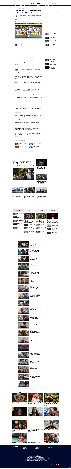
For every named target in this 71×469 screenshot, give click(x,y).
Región (25, 5)
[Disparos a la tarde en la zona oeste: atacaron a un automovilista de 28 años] (41, 228)
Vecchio (23, 8)
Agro (42, 5)
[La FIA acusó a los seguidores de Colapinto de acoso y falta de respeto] (21, 144)
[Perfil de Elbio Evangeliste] (16, 19)
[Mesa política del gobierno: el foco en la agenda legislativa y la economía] (29, 333)
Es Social (56, 5)
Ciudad (21, 5)
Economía (33, 5)
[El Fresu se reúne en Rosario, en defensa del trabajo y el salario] (29, 288)
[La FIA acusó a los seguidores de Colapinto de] (29, 274)
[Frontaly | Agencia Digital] (57, 464)
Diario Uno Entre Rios (24, 448)
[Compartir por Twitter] (58, 10)
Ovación (29, 5)
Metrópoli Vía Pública (49, 447)
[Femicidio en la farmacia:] (29, 377)
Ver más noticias (29, 389)
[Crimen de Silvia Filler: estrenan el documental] (29, 369)
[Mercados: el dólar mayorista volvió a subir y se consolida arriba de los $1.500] (29, 362)
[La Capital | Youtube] (23, 464)
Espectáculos (47, 5)
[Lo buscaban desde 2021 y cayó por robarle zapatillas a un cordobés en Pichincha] (29, 252)
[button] (12, 3)
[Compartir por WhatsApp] (58, 12)
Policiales (38, 5)
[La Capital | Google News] (25, 464)
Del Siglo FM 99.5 (49, 446)
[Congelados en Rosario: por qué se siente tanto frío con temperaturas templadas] (50, 38)
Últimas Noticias (14, 5)
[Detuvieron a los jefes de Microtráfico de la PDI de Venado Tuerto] (50, 45)
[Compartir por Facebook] (58, 9)
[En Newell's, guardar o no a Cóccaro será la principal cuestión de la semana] (29, 218)
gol (39, 72)
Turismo (51, 5)
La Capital (16, 8)
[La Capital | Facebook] (17, 464)
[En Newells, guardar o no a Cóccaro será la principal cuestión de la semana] (29, 225)
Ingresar (58, 3)
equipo (28, 108)
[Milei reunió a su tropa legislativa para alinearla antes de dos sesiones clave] (29, 325)
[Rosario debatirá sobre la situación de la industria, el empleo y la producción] (29, 303)
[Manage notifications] (69, 467)
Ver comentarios (28, 152)
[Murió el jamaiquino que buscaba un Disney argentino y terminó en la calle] (29, 311)
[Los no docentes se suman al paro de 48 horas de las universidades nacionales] (29, 318)
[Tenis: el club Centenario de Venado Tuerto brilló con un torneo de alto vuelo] (35, 147)
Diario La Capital (24, 446)
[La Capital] (35, 3)
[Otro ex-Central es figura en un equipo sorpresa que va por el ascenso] (50, 34)
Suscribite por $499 (53, 3)
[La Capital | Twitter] (19, 464)
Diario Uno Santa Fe (24, 447)
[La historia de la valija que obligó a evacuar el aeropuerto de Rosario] (29, 384)
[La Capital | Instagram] (21, 464)
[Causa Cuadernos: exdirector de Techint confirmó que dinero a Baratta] (29, 355)
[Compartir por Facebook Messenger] (58, 16)
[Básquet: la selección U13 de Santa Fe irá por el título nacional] (21, 147)
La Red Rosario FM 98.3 (37, 447)
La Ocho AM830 (36, 446)
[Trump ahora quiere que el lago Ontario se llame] (29, 340)
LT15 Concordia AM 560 (37, 448)
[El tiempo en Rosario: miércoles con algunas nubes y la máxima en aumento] (29, 281)
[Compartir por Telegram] (58, 14)
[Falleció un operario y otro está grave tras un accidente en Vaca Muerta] (29, 347)
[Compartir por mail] (58, 18)
